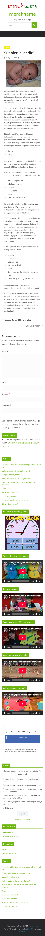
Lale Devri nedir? (33, 326)
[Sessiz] (36, 581)
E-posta (6, 394)
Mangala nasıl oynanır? (11, 475)
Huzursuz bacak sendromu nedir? (15, 500)
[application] (22, 571)
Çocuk (7, 47)
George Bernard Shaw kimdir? (18, 320)
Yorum (5, 351)
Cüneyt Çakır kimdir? (10, 504)
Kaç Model (6, 850)
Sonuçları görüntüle (22, 819)
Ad (4, 382)
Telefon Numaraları (9, 853)
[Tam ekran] (40, 581)
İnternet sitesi (8, 405)
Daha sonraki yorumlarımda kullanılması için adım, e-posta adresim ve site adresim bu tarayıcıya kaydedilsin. (21, 424)
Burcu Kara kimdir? (9, 496)
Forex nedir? (6, 489)
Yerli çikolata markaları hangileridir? (16, 478)
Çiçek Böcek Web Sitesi (10, 836)
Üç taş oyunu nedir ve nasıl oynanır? (16, 471)
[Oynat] (5, 581)
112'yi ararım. (10, 808)
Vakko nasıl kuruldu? (10, 492)
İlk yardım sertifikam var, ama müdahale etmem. (23, 785)
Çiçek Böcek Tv (7, 832)
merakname (22, 14)
